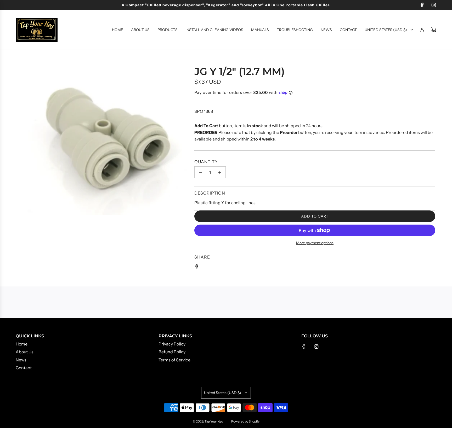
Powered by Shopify (245, 421)
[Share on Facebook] (197, 267)
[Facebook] (422, 5)
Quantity (206, 161)
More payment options (315, 243)
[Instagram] (433, 5)
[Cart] (433, 30)
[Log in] (422, 30)
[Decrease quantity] (200, 172)
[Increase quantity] (219, 172)
